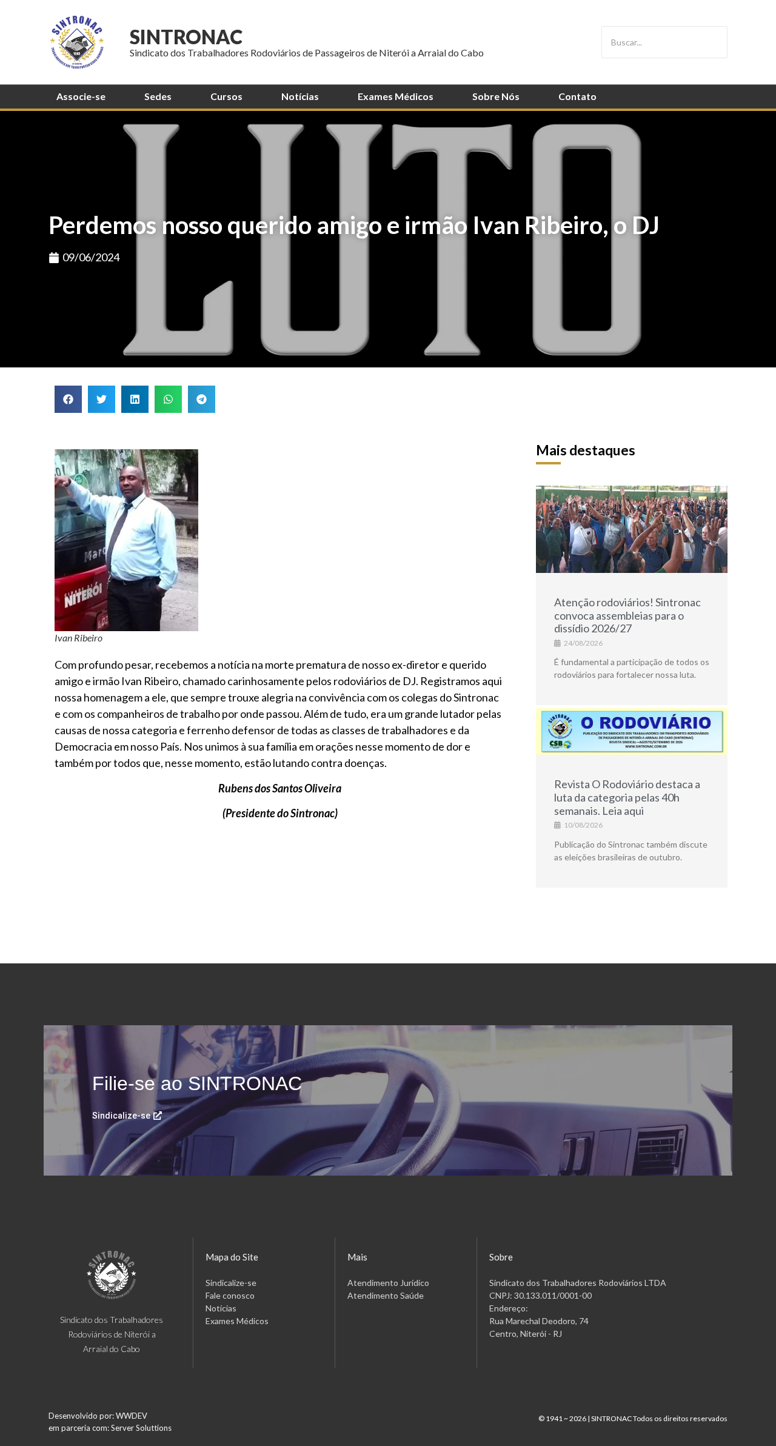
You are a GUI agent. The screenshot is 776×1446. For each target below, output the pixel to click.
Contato (577, 96)
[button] (68, 399)
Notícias (300, 96)
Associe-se (80, 96)
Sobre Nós (496, 96)
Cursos (226, 96)
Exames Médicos (395, 96)
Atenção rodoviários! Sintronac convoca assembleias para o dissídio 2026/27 (627, 615)
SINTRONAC (186, 37)
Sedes (158, 96)
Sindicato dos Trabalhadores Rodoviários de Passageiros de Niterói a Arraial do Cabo (307, 52)
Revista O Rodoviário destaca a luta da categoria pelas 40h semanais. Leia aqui (627, 797)
